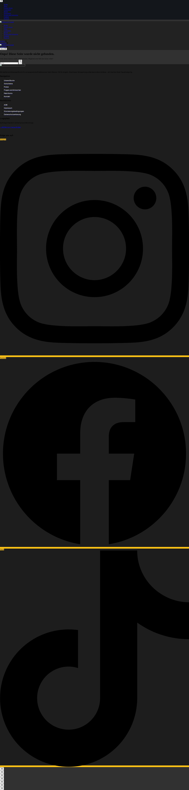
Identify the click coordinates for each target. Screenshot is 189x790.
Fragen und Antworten (11, 34)
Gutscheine (7, 31)
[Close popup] (2, 768)
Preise (6, 32)
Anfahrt (6, 36)
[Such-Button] (20, 62)
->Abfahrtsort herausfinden (10, 127)
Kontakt (6, 38)
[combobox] (9, 63)
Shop (5, 29)
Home (6, 25)
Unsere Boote (8, 27)
